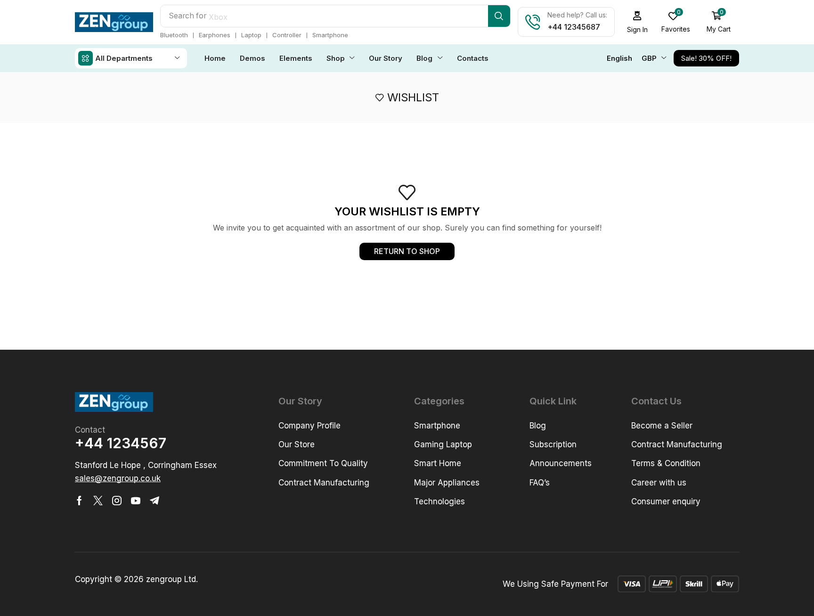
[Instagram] (117, 500)
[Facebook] (79, 500)
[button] (719, 22)
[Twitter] (98, 500)
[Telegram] (154, 500)
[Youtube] (135, 500)
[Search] (499, 16)
